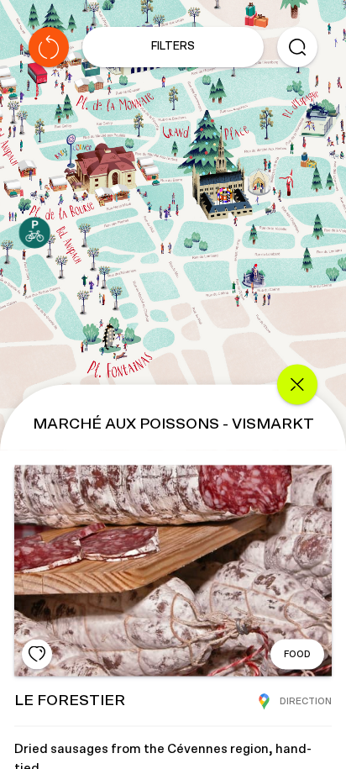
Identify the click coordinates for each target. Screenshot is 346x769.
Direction (306, 700)
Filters (173, 46)
